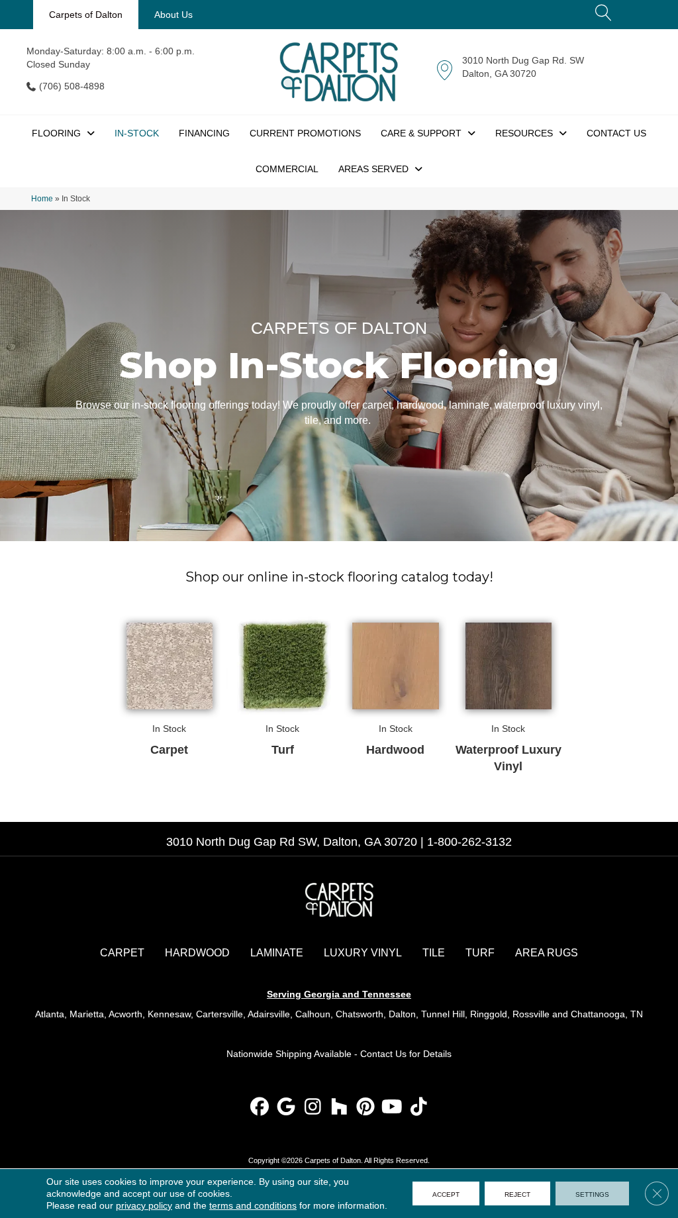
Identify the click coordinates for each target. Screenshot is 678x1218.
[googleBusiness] (286, 1107)
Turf (480, 952)
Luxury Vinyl (363, 952)
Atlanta (49, 1014)
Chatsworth (359, 1014)
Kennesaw (169, 1014)
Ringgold (488, 1014)
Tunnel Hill (443, 1014)
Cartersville (219, 1014)
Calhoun (312, 1014)
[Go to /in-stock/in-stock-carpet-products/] (169, 685)
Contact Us (383, 1053)
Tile (433, 952)
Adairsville (269, 1014)
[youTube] (392, 1107)
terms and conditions (253, 1205)
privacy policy (144, 1205)
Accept (446, 1193)
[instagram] (312, 1107)
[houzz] (339, 1107)
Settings (592, 1193)
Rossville (531, 1014)
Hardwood (197, 952)
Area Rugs (546, 952)
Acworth (125, 1014)
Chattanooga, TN (607, 1014)
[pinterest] (365, 1107)
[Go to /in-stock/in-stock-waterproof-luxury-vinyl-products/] (508, 694)
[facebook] (259, 1107)
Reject (517, 1193)
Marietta (87, 1014)
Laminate (276, 952)
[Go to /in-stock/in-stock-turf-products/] (282, 685)
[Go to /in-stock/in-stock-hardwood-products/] (395, 685)
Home (42, 198)
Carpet (122, 952)
